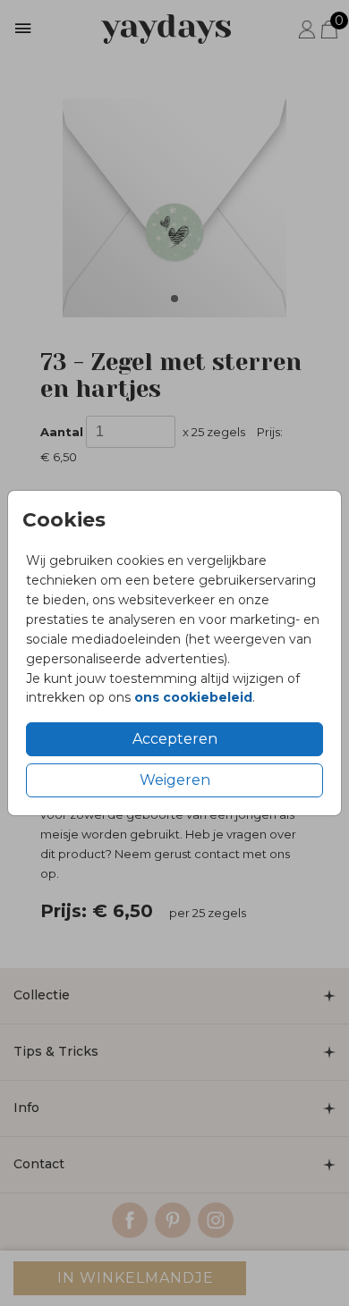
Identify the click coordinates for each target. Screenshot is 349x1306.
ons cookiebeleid (193, 697)
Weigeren (175, 779)
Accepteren (174, 738)
